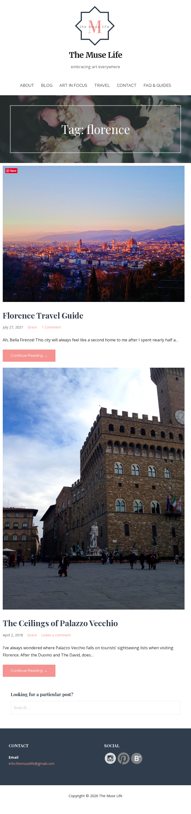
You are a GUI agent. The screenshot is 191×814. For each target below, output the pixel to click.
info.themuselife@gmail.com (31, 763)
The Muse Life (95, 55)
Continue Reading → (29, 355)
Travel (102, 85)
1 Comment (51, 327)
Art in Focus (73, 85)
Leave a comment (56, 635)
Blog (46, 85)
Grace (32, 327)
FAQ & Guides (157, 85)
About (27, 85)
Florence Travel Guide (43, 315)
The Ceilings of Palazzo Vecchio (60, 623)
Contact (127, 85)
